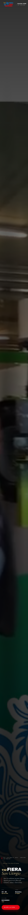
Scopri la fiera (10, 907)
